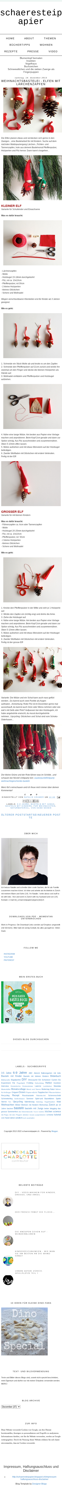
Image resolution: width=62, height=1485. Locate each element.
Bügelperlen (16, 1080)
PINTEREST (9, 960)
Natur (52, 1089)
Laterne (38, 1086)
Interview (5, 1086)
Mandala (57, 1086)
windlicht (19, 1118)
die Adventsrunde (26, 1112)
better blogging (50, 1108)
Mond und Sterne (34, 1089)
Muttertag (45, 1089)
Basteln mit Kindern (19, 806)
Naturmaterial (20, 808)
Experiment (6, 1083)
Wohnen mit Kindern (29, 1105)
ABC (31, 1073)
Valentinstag (29, 1102)
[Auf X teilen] (31, 801)
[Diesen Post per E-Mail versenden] (24, 801)
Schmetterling (7, 1099)
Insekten (57, 1083)
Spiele (58, 1099)
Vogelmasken (49, 1102)
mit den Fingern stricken (19, 1115)
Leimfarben (47, 1086)
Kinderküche (16, 1086)
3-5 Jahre (6, 1073)
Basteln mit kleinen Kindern (36, 1076)
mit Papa (4, 1115)
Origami (15, 1092)
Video (53, 51)
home (10, 38)
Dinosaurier (33, 1080)
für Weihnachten (44, 806)
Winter (17, 1105)
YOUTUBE (8, 957)
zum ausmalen (29, 1118)
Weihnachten (7, 1104)
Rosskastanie (28, 1095)
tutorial (57, 1114)
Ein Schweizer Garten (47, 1080)
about (29, 38)
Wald (59, 1102)
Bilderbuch (55, 1076)
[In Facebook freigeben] (34, 801)
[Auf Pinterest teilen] (37, 801)
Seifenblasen (19, 1099)
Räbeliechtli (40, 1095)
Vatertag (39, 1102)
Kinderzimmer (27, 1086)
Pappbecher (43, 1092)
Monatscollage (18, 1089)
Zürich (52, 1104)
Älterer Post (12, 814)
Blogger (54, 1131)
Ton (9, 1102)
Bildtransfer (5, 1080)
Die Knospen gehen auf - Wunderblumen (31, 1233)
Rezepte (11, 51)
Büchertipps (19, 44)
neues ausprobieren (37, 1115)
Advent (37, 1073)
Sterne (4, 1102)
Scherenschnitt (54, 1095)
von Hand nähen (41, 808)
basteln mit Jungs (43, 804)
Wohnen (46, 44)
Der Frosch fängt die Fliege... (35, 1212)
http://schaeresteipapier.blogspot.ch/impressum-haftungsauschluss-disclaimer (34, 1478)
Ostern (22, 1092)
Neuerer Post (49, 814)
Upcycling (18, 1101)
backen (10, 1108)
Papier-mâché (31, 1092)
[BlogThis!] (27, 801)
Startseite (30, 816)
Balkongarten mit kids (51, 1073)
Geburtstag (39, 1083)
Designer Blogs (39, 1484)
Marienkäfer (6, 1089)
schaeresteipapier (31, 17)
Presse (33, 51)
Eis (59, 1080)
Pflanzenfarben (55, 1092)
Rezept (15, 1095)
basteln (19, 1108)
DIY (24, 1079)
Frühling (30, 1083)
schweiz (49, 1115)
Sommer (29, 1099)
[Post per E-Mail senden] (58, 797)
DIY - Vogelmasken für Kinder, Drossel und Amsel (35, 1193)
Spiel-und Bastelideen (44, 1099)
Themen (50, 38)
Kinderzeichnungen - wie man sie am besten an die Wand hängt (35, 1253)
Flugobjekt (21, 1083)
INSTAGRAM (9, 954)
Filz (13, 1083)
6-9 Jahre (23, 804)
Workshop (43, 1105)
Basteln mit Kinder (11, 1076)
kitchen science (53, 1111)
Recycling (5, 1095)
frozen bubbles (39, 1112)
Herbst (48, 1083)
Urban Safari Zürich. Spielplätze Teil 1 (29, 1272)
